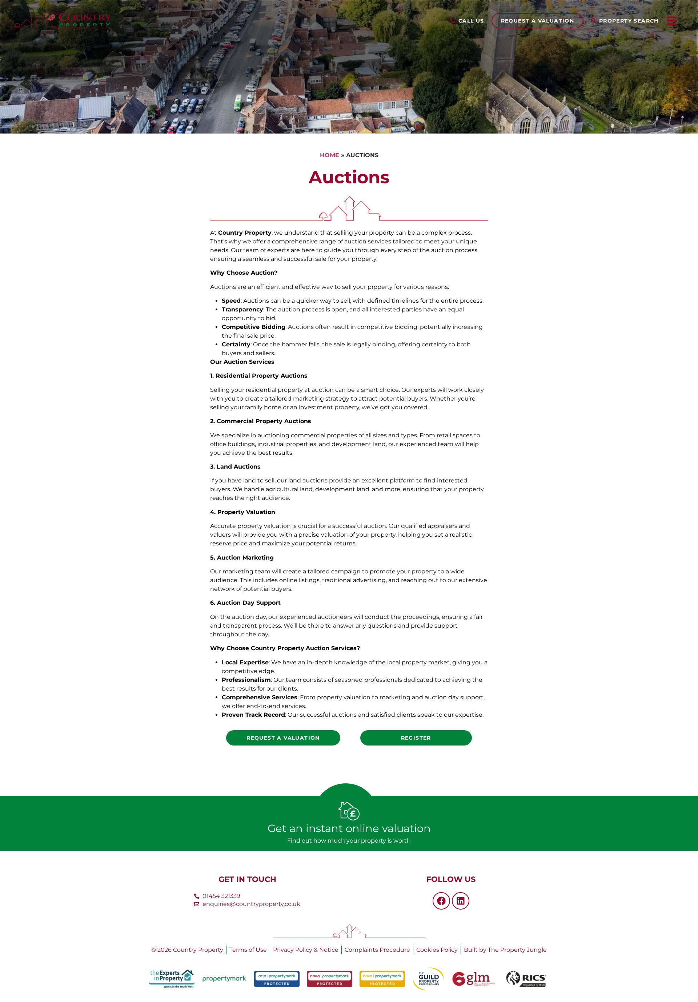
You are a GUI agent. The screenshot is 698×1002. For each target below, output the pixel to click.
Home (329, 155)
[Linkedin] (460, 901)
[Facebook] (441, 901)
